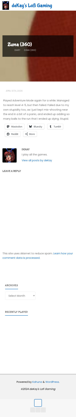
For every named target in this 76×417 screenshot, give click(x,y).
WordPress (52, 382)
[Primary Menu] (69, 5)
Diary (17, 50)
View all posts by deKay (37, 160)
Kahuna (37, 382)
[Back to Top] (38, 403)
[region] (38, 340)
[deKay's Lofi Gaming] (5, 5)
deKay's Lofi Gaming (32, 5)
